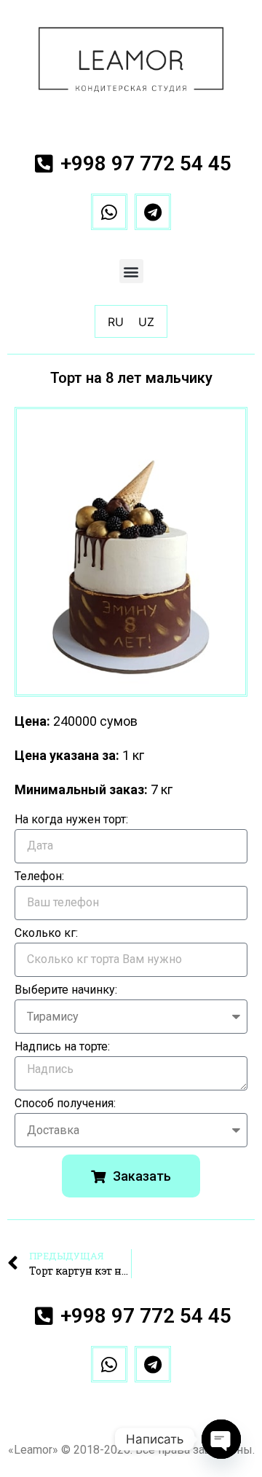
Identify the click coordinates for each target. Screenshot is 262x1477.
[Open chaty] (221, 1439)
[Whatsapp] (109, 212)
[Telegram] (153, 212)
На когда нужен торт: (71, 820)
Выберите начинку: (66, 990)
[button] (131, 271)
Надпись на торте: (62, 1047)
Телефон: (39, 877)
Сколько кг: (46, 933)
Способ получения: (65, 1104)
